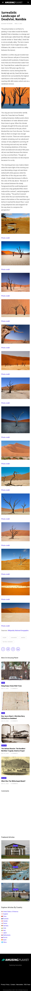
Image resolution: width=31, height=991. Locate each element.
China (3, 682)
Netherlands (6, 935)
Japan (5, 933)
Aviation (15, 867)
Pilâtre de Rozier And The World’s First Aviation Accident (15, 871)
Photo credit (5, 238)
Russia (5, 937)
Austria (15, 845)
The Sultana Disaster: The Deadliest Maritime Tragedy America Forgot (13, 750)
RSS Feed (27, 984)
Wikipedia (11, 630)
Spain (4, 940)
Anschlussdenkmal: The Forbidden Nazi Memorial (15, 850)
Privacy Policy (5, 984)
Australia (5, 918)
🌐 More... (4, 942)
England (4, 778)
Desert (5, 637)
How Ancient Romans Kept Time (15, 892)
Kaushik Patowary (7, 23)
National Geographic (22, 630)
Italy (4, 930)
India (4, 928)
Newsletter (19, 984)
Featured (15, 889)
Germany (5, 925)
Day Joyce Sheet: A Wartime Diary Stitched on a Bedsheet (13, 717)
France (5, 923)
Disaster (4, 745)
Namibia (23, 637)
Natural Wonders (8, 641)
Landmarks (14, 637)
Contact (13, 984)
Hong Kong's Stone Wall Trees (11, 686)
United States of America (10, 911)
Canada (5, 921)
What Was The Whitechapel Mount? (13, 781)
